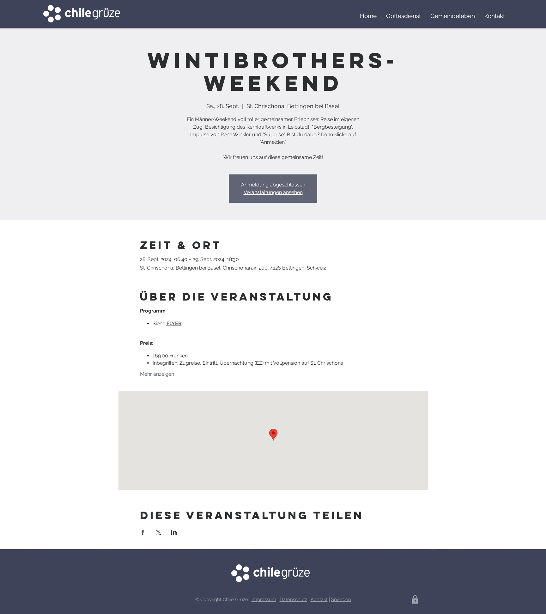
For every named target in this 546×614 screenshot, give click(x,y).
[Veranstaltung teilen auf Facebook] (143, 532)
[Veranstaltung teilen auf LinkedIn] (174, 532)
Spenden (341, 599)
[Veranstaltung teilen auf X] (158, 532)
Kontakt (319, 599)
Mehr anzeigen (157, 374)
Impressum (264, 599)
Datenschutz (293, 599)
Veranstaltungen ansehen (273, 192)
